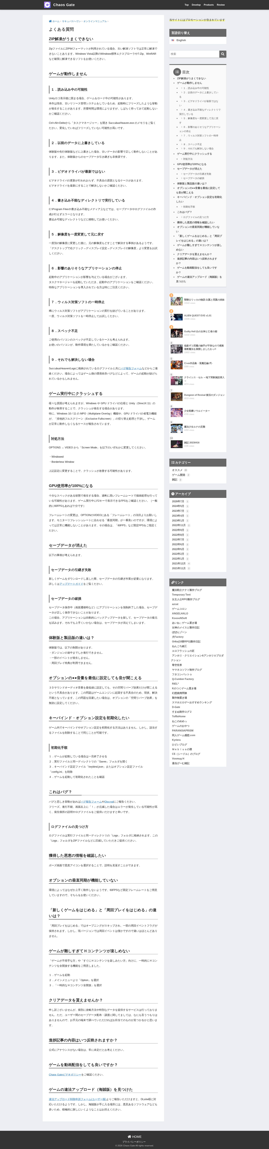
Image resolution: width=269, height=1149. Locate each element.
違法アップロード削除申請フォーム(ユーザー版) (77, 1099)
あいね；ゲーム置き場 (184, 622)
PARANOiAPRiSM (182, 730)
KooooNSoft (179, 618)
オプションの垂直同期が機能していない (197, 229)
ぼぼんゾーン (179, 632)
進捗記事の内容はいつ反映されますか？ (196, 261)
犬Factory (178, 636)
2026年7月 (180, 501)
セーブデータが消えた (189, 168)
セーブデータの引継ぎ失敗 (197, 174)
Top (187, 4)
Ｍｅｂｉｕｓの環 (182, 749)
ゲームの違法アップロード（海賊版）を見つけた (199, 279)
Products (209, 4)
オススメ (179, 470)
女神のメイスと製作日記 (185, 627)
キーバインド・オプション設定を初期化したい (199, 199)
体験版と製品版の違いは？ (192, 183)
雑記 (176, 479)
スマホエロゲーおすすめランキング (192, 702)
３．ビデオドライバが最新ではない (198, 103)
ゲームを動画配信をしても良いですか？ (196, 270)
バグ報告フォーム (131, 368)
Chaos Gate (63, 5)
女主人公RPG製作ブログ (186, 599)
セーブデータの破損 (193, 178)
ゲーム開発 (180, 474)
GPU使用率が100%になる (191, 164)
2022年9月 (180, 530)
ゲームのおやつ (180, 725)
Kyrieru (176, 739)
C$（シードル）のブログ (186, 753)
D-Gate (176, 707)
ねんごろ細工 (179, 646)
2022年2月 (180, 553)
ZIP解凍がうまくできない (191, 78)
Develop (196, 4)
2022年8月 (180, 534)
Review (221, 4)
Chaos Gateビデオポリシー (65, 1074)
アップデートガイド (71, 583)
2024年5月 (180, 506)
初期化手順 (189, 206)
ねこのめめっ (179, 721)
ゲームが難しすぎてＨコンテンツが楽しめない (199, 247)
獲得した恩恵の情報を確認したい (196, 222)
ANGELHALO (180, 613)
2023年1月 (180, 520)
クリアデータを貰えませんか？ (194, 254)
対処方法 (188, 159)
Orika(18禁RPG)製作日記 (186, 641)
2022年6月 (180, 544)
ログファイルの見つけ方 (196, 217)
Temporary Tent (181, 594)
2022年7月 (180, 539)
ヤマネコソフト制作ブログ (187, 669)
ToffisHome (179, 716)
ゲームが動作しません (189, 83)
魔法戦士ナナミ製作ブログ (187, 590)
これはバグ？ (184, 212)
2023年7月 (180, 510)
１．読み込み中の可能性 (196, 88)
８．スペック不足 (192, 144)
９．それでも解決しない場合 (198, 148)
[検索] (222, 54)
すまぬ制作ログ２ (182, 711)
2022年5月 (180, 549)
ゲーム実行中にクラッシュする (194, 153)
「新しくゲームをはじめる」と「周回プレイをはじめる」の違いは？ (199, 238)
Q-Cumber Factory (183, 679)
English (181, 40)
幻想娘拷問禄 (179, 693)
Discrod (108, 801)
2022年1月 (180, 558)
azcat (175, 604)
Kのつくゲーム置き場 (184, 688)
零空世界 (177, 665)
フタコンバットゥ (182, 674)
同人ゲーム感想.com (183, 735)
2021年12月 (180, 563)
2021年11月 (180, 568)
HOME (136, 1136)
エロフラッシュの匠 (183, 650)
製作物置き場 (179, 697)
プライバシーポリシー (134, 1142)
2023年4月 (180, 515)
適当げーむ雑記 (180, 763)
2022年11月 (180, 525)
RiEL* (175, 683)
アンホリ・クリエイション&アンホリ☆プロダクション (197, 658)
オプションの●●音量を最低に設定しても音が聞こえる (198, 190)
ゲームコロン (179, 608)
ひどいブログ (179, 744)
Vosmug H (178, 758)
